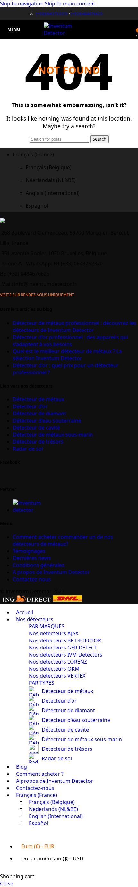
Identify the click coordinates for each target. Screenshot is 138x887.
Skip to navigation (22, 3)
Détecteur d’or (30, 406)
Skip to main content (70, 3)
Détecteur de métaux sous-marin (53, 434)
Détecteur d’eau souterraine (47, 420)
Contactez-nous (32, 579)
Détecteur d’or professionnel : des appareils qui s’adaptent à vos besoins (70, 341)
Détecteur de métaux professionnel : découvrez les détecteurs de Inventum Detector (74, 327)
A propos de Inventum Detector (51, 572)
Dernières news (32, 558)
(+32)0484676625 (87, 14)
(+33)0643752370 (52, 14)
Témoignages (29, 551)
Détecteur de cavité (36, 427)
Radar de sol (28, 448)
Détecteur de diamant (39, 413)
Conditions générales (39, 565)
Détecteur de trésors (38, 441)
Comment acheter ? (63, 540)
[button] (75, 154)
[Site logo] (69, 33)
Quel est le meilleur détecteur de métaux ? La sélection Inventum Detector (67, 355)
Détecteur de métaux (38, 399)
